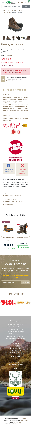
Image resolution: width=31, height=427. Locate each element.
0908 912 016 (9, 195)
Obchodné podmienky (15, 329)
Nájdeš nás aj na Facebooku (8, 170)
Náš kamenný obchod (15, 365)
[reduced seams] (19, 125)
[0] (28, 3)
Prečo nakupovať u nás (15, 362)
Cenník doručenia (15, 350)
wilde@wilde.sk (9, 204)
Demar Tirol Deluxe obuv (22, 238)
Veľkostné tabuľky (15, 334)
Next (29, 235)
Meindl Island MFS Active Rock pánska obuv (8, 239)
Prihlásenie (15, 343)
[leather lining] (12, 125)
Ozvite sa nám (9, 80)
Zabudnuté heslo (15, 348)
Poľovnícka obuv (19, 11)
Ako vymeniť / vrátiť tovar (15, 336)
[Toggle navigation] (3, 2)
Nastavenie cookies (20, 424)
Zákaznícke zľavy (22, 171)
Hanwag (9, 55)
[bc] (15, 132)
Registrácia (15, 346)
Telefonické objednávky (15, 325)
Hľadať (26, 6)
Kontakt (15, 360)
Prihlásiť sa (25, 282)
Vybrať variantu (9, 248)
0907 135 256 (9, 201)
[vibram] (25, 125)
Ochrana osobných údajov (15, 332)
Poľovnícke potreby (9, 11)
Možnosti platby (15, 353)
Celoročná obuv (7, 12)
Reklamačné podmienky (15, 327)
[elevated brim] (6, 125)
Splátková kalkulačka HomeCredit (12, 62)
